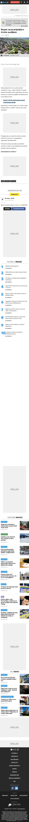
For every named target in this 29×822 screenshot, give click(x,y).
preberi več (14, 194)
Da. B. (7, 35)
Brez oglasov (15, 2)
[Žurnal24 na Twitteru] (16, 788)
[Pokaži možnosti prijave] (24, 2)
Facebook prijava (18, 208)
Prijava (7, 208)
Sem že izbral (24, 26)
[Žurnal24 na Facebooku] (12, 788)
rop (2, 181)
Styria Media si (21, 808)
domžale (7, 181)
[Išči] (21, 2)
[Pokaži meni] (27, 2)
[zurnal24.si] (4, 2)
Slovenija (8, 268)
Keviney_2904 (9, 198)
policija (13, 181)
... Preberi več (19, 820)
